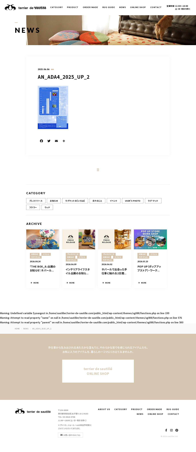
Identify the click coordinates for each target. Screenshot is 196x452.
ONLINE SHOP (138, 7)
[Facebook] (41, 141)
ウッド (47, 207)
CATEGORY (56, 7)
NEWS (122, 7)
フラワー (33, 207)
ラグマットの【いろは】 (75, 200)
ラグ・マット (153, 200)
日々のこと (97, 200)
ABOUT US (40, 7)
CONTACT (156, 7)
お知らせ (54, 200)
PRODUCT (72, 7)
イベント (114, 200)
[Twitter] (49, 141)
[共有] (64, 141)
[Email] (56, 141)
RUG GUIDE (108, 7)
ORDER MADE (90, 7)
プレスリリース (35, 200)
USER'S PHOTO (132, 200)
